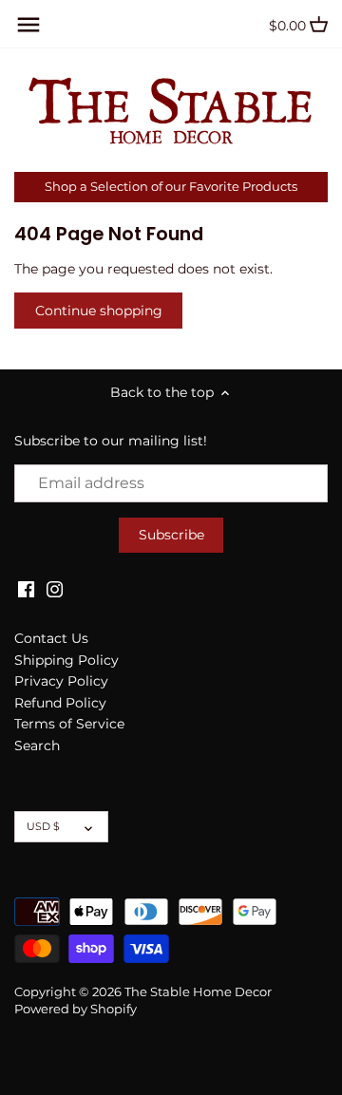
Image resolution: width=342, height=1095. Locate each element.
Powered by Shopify (75, 1009)
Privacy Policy (61, 680)
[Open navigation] (28, 24)
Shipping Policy (66, 660)
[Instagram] (55, 588)
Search (37, 745)
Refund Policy (60, 702)
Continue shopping (98, 310)
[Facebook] (26, 588)
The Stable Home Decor (198, 992)
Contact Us (51, 638)
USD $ (43, 826)
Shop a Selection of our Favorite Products (171, 186)
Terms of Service (69, 723)
